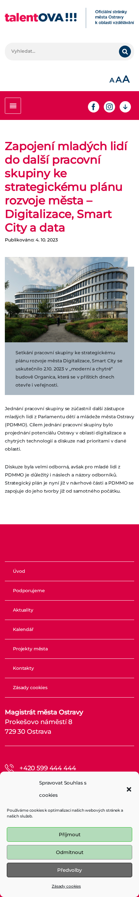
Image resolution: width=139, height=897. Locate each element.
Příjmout (69, 834)
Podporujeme (29, 590)
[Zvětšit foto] (66, 299)
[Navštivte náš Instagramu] (109, 106)
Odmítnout (69, 852)
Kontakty (23, 668)
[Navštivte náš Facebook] (93, 106)
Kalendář (23, 629)
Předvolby (69, 870)
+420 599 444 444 (47, 768)
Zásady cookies (66, 886)
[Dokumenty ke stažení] (125, 106)
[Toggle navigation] (13, 106)
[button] (129, 789)
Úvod (19, 571)
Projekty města (30, 649)
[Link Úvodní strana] (69, 18)
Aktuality (23, 610)
